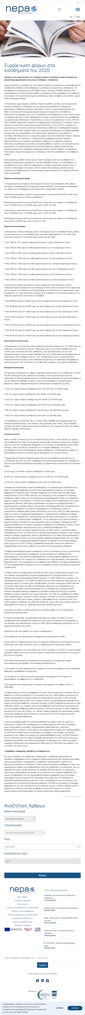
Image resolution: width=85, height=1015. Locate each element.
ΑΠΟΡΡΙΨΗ (59, 1008)
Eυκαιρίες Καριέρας (22, 900)
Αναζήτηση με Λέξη (15, 853)
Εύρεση (42, 875)
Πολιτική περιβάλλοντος (22, 922)
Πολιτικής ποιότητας (22, 925)
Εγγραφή (42, 965)
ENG (78, 17)
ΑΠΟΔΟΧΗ (74, 1008)
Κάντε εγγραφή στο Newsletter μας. (20, 958)
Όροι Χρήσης (22, 897)
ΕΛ (71, 17)
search (59, 9)
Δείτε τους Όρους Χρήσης (18, 1012)
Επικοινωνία (23, 904)
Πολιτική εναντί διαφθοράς (23, 911)
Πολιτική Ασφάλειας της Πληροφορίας (22, 907)
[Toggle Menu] (78, 3)
